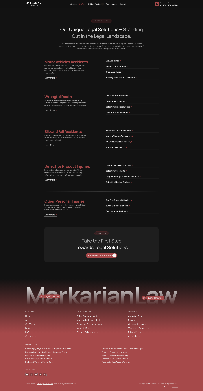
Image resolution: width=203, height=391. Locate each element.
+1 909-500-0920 (169, 5)
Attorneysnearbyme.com (45, 384)
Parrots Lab (175, 387)
